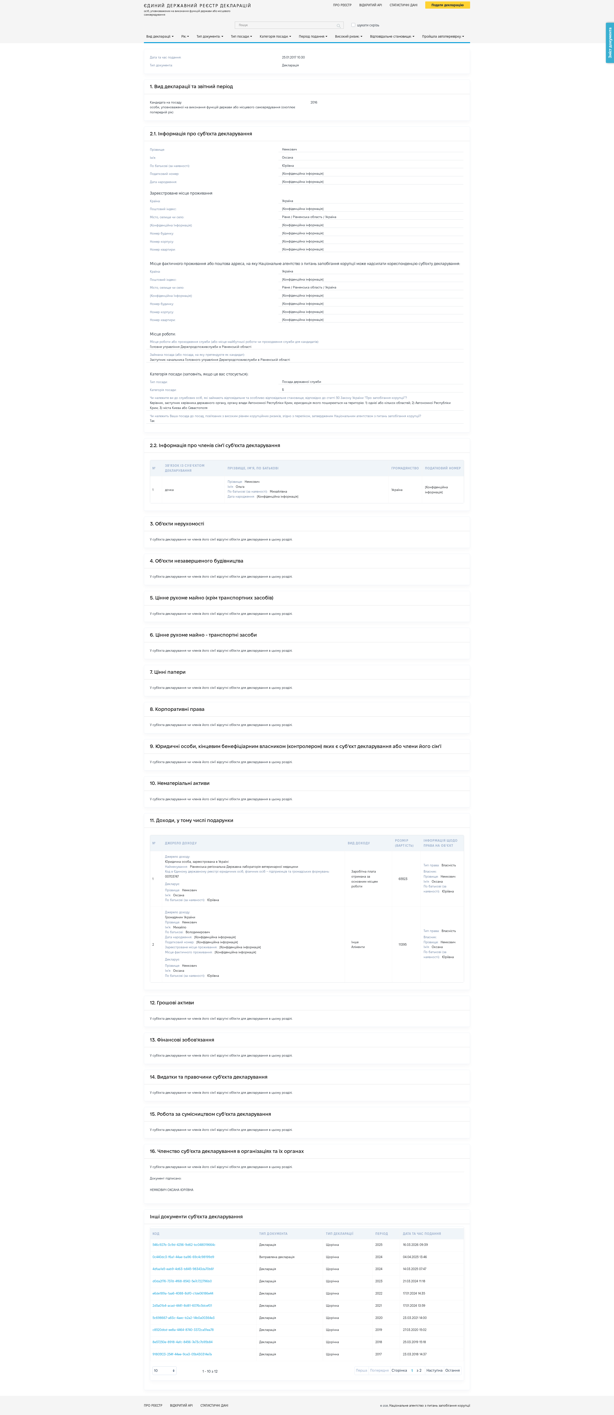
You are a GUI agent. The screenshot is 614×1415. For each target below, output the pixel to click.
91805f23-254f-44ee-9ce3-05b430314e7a (182, 1354)
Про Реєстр (342, 5)
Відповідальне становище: (391, 36)
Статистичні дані (404, 5)
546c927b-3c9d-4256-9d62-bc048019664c (184, 1244)
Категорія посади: (274, 36)
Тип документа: (208, 36)
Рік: (183, 36)
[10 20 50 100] (165, 1370)
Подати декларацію (447, 5)
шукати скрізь (368, 25)
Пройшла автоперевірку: (441, 36)
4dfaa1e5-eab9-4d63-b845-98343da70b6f (183, 1269)
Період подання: (312, 36)
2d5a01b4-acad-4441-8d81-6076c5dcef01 (182, 1305)
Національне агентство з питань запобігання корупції (429, 1405)
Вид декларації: (158, 36)
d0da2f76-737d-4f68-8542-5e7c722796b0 (182, 1281)
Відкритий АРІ (370, 5)
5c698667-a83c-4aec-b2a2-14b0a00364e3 (184, 1317)
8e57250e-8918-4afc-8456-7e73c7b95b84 (183, 1342)
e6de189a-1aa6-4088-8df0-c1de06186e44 (183, 1293)
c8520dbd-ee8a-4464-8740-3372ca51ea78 (183, 1329)
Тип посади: (240, 36)
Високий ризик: (347, 36)
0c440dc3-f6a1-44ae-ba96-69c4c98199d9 (183, 1257)
